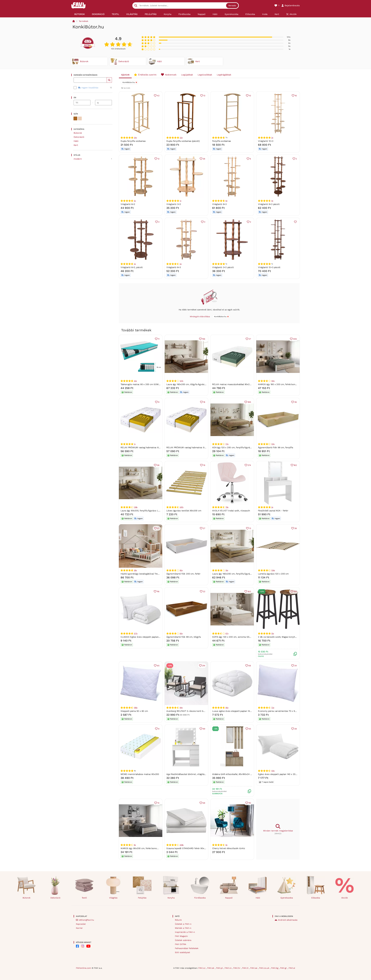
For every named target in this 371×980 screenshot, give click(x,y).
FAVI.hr (237, 968)
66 (249, 665)
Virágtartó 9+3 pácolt (268, 204)
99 (204, 729)
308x (181, 845)
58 (158, 465)
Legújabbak (187, 74)
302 (249, 591)
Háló (76, 141)
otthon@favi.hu (86, 920)
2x (181, 264)
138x (135, 507)
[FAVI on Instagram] (82, 946)
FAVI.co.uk (264, 968)
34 (295, 665)
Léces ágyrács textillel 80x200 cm (183, 510)
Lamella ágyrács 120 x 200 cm (273, 573)
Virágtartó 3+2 (173, 204)
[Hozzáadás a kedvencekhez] (295, 222)
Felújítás (142, 898)
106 (295, 591)
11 (158, 339)
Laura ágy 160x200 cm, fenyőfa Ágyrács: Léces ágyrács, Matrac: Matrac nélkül (251, 573)
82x (181, 570)
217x (135, 633)
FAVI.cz (202, 968)
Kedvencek (171, 74)
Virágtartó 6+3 (173, 267)
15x (272, 633)
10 (250, 95)
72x (272, 708)
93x (181, 633)
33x (135, 381)
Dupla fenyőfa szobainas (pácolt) (183, 141)
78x (226, 507)
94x (181, 708)
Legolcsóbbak (205, 74)
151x (272, 381)
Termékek (83, 21)
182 (295, 465)
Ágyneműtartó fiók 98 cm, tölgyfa (183, 637)
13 (204, 95)
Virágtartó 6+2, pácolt (132, 267)
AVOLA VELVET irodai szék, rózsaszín (231, 510)
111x (226, 444)
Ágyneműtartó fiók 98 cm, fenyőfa (275, 447)
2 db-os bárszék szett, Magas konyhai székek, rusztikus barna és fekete (295, 637)
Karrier (79, 928)
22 (204, 591)
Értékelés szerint (147, 74)
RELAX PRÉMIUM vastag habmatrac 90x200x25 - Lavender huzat (199, 447)
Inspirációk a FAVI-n (185, 932)
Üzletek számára (183, 940)
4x (272, 201)
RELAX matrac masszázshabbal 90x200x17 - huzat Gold (240, 384)
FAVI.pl (219, 968)
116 (158, 591)
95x (226, 708)
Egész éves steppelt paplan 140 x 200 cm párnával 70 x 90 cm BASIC (293, 774)
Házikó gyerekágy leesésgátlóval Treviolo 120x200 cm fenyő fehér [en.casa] (159, 573)
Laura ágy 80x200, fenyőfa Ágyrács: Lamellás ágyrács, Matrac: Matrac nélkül (159, 510)
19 (204, 465)
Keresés (232, 5)
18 (204, 402)
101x (272, 444)
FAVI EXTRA (180, 944)
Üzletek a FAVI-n (183, 924)
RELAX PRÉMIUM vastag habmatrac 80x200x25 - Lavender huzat (154, 447)
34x (135, 138)
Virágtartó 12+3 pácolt (269, 267)
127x (181, 381)
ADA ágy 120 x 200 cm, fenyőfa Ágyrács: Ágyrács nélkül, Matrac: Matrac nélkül (252, 447)
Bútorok (78, 133)
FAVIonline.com (83, 968)
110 (249, 803)
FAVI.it (245, 968)
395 (249, 402)
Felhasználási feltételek (186, 948)
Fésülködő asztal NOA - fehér (273, 510)
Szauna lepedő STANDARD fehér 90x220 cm (189, 848)
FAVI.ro (228, 968)
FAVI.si (292, 968)
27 (250, 339)
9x (226, 845)
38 (295, 528)
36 (295, 402)
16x (226, 570)
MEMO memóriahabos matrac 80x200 (140, 774)
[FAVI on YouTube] (88, 946)
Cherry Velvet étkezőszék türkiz (228, 848)
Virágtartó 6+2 (128, 204)
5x (135, 201)
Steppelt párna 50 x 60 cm (134, 711)
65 (158, 665)
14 (158, 803)
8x (135, 845)
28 (295, 729)
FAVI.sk (211, 968)
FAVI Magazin (181, 936)
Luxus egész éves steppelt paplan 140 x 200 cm (236, 711)
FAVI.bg (275, 968)
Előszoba (315, 898)
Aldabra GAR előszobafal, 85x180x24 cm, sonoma (237, 774)
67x (226, 633)
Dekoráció (79, 137)
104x (273, 570)
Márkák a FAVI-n (183, 928)
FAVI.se (254, 968)
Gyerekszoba (286, 898)
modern (78, 159)
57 (158, 528)
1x (180, 201)
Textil (84, 898)
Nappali (229, 898)
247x (181, 507)
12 (158, 159)
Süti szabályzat (182, 952)
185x (135, 708)
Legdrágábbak (224, 74)
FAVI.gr (284, 968)
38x (135, 570)
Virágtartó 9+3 (219, 204)
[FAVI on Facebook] (77, 946)
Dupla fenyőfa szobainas (133, 141)
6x (226, 201)
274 (249, 465)
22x (181, 138)
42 (158, 95)
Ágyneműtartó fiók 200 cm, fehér (183, 573)
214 (203, 665)
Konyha (171, 898)
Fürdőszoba (200, 898)
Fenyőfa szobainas (221, 141)
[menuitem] (79, 14)
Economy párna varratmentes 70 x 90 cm (279, 711)
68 (204, 803)
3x (272, 138)
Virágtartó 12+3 (265, 141)
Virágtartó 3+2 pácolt (223, 267)
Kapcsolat (81, 924)
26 (204, 159)
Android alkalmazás (287, 920)
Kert (76, 145)
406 (295, 339)
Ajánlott (125, 74)
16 (296, 95)
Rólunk (178, 920)
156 (203, 339)
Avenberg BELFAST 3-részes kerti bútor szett (189, 711)
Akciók (344, 898)
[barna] (75, 118)
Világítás (113, 898)
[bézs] (80, 118)
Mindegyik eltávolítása (200, 316)
